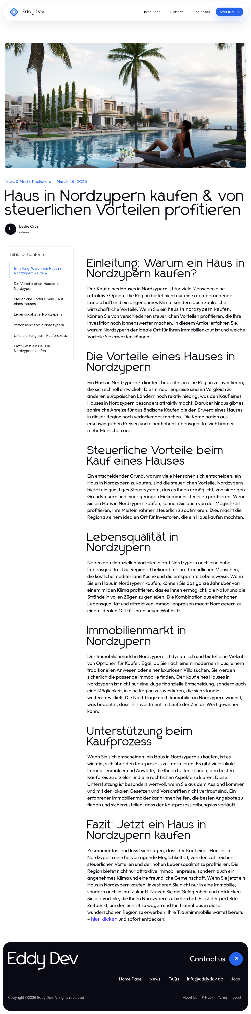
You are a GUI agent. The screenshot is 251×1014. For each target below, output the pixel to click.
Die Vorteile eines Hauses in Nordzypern (36, 286)
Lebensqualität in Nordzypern (38, 314)
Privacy (207, 997)
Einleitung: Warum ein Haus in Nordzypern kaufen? (37, 270)
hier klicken (104, 919)
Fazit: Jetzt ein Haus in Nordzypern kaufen (32, 348)
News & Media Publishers (28, 182)
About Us (190, 997)
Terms (222, 997)
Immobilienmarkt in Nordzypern (39, 325)
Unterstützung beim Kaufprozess (40, 335)
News (155, 979)
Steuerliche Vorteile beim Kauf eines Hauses (38, 301)
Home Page (130, 979)
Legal (236, 997)
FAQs (173, 979)
